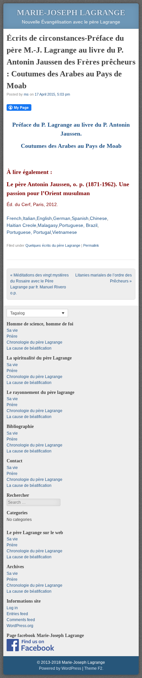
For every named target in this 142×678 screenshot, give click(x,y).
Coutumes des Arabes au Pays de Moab (71, 146)
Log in (12, 608)
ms (26, 94)
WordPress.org (20, 625)
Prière (12, 336)
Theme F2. (93, 668)
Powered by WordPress (60, 668)
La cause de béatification (29, 348)
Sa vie (12, 330)
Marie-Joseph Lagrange (71, 12)
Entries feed (17, 614)
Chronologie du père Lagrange (34, 342)
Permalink (91, 245)
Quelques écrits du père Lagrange (52, 245)
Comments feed (21, 619)
